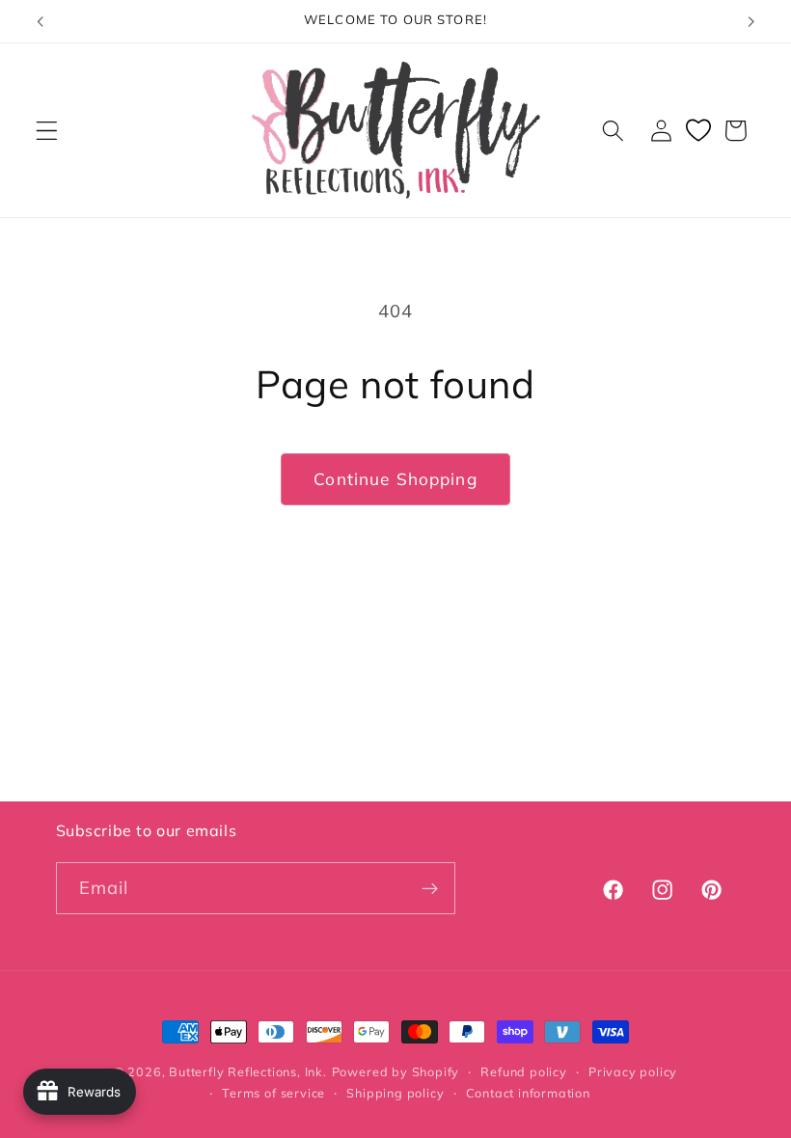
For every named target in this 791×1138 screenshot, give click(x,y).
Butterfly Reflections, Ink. (248, 1071)
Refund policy (523, 1071)
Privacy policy (632, 1071)
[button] (46, 130)
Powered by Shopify (396, 1071)
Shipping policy (395, 1092)
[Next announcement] (750, 21)
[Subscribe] (429, 888)
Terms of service (273, 1092)
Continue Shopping (395, 479)
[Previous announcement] (40, 21)
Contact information (528, 1092)
